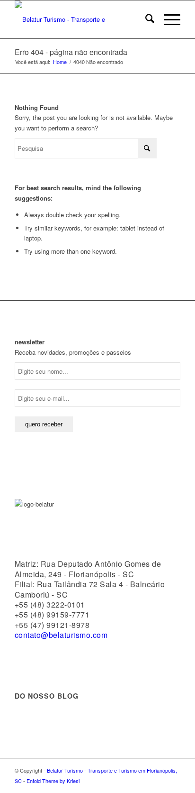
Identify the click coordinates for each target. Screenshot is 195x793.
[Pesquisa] (145, 19)
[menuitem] (145, 19)
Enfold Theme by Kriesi (53, 780)
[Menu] (167, 19)
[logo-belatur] (81, 19)
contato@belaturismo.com (61, 634)
